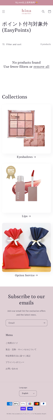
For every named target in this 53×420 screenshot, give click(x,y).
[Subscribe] (44, 323)
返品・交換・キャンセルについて (21, 349)
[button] (3, 11)
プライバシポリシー (15, 362)
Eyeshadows (25, 157)
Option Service (25, 275)
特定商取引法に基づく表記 (18, 356)
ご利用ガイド (12, 343)
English (25, 393)
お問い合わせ (12, 368)
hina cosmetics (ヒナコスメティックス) (23, 413)
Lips (25, 216)
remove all (41, 67)
